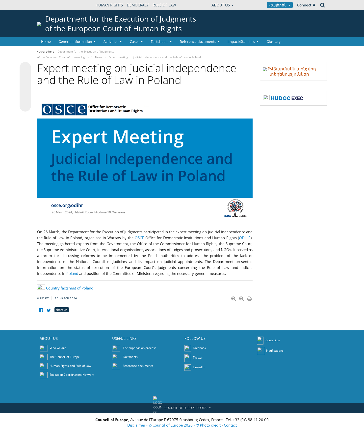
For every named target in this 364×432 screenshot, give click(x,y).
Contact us (272, 340)
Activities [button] (111, 41)
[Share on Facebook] (25, 87)
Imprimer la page (250, 297)
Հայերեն (278, 4)
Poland (72, 273)
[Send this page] (25, 106)
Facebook (199, 348)
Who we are (58, 348)
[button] (182, 408)
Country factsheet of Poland (69, 288)
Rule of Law (164, 4)
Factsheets (130, 357)
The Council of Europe (65, 357)
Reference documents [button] (198, 41)
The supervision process (139, 348)
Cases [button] (134, 41)
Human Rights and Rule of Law (70, 366)
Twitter (197, 357)
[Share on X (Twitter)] (25, 77)
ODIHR (245, 237)
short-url (62, 310)
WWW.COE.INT (49, 5)
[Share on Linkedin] (25, 96)
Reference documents (138, 366)
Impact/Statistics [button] (241, 41)
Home (46, 41)
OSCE (139, 237)
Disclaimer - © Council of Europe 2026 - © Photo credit (174, 425)
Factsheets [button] (159, 41)
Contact (230, 425)
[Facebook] (41, 310)
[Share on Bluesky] (25, 68)
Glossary (273, 41)
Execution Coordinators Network (72, 375)
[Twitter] (48, 310)
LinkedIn (198, 367)
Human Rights (109, 4)
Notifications (275, 350)
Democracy (138, 4)
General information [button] (75, 41)
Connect (304, 4)
